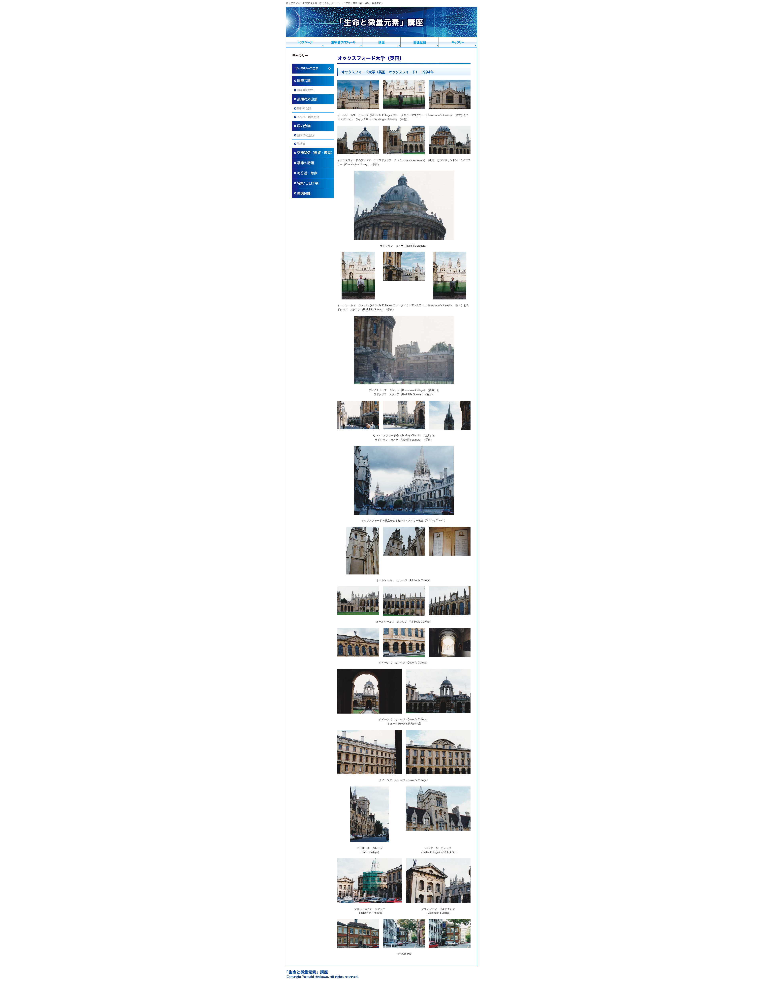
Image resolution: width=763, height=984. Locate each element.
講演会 (301, 143)
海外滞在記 (304, 108)
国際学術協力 (305, 90)
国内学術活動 (305, 135)
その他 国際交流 (308, 116)
